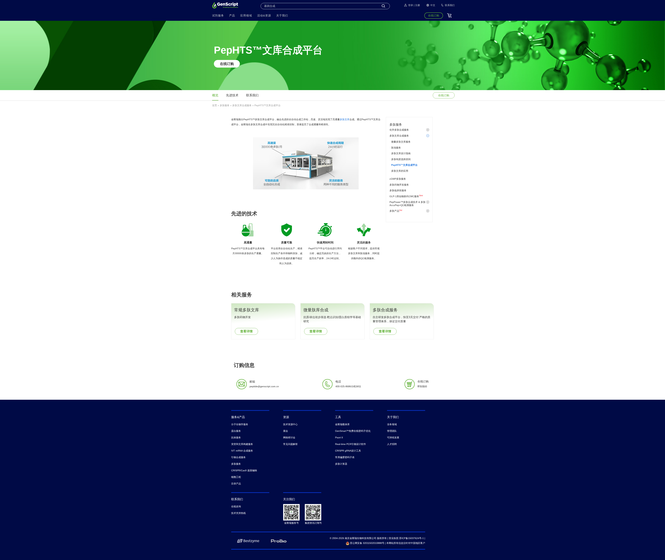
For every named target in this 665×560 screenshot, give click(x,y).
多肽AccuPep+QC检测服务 (407, 204)
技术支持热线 (238, 513)
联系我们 (252, 95)
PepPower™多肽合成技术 (403, 202)
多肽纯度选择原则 (401, 159)
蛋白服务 (236, 431)
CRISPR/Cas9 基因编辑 (244, 470)
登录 (410, 5)
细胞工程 (236, 477)
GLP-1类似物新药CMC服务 (406, 196)
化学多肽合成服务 (399, 129)
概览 (215, 95)
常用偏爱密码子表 (344, 457)
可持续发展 (393, 437)
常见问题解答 (290, 444)
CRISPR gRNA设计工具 (348, 450)
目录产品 (236, 483)
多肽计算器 (341, 463)
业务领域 (392, 424)
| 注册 (417, 5)
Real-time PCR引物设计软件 (350, 444)
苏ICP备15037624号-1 (411, 538)
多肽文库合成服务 (242, 105)
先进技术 (232, 95)
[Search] (383, 6)
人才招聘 (392, 444)
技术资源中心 (290, 424)
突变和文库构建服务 (242, 444)
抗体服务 (236, 437)
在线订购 (227, 64)
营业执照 (393, 538)
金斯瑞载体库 (342, 424)
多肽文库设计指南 (401, 153)
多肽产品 (395, 210)
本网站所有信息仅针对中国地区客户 (405, 543)
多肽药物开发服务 (399, 184)
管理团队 (392, 431)
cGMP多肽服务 (397, 178)
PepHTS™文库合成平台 (404, 165)
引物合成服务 (238, 457)
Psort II (339, 437)
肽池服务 (396, 147)
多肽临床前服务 (397, 190)
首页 (214, 105)
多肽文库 (344, 119)
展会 (285, 431)
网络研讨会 (289, 437)
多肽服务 (224, 105)
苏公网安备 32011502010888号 (366, 543)
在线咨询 (236, 506)
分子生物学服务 (239, 424)
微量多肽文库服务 (401, 141)
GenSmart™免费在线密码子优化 (353, 431)
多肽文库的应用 (399, 170)
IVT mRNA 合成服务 (242, 450)
